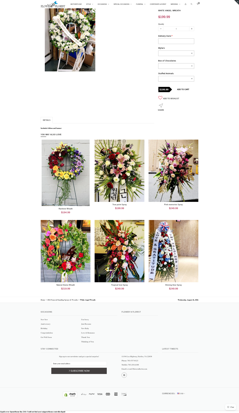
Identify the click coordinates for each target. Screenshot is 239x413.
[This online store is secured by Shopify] (70, 394)
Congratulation (47, 332)
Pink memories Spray (173, 205)
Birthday (44, 328)
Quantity (161, 24)
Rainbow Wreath (66, 209)
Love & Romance (88, 332)
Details (46, 120)
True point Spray (119, 205)
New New (44, 319)
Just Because (86, 324)
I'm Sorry (85, 319)
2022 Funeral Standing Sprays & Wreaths (62, 300)
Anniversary (45, 324)
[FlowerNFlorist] (53, 4)
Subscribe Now (80, 371)
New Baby (85, 328)
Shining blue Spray (173, 285)
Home (43, 300)
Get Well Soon (46, 337)
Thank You (85, 337)
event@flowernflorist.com (137, 368)
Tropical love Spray (119, 285)
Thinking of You (87, 341)
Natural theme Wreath (65, 285)
